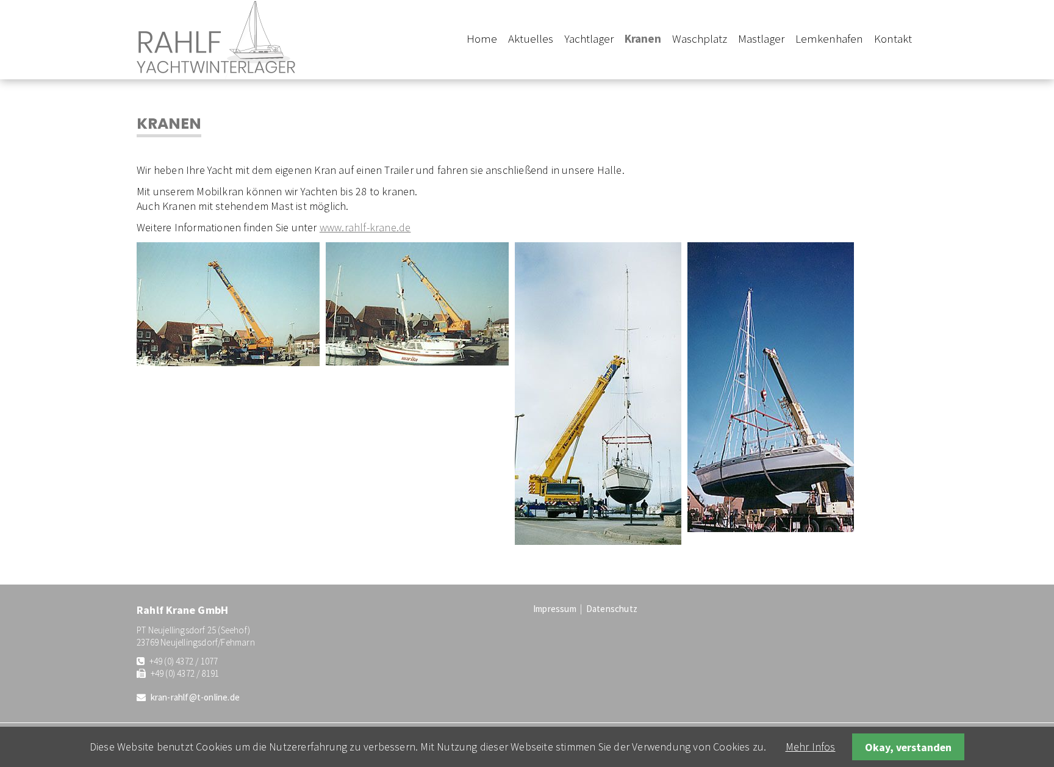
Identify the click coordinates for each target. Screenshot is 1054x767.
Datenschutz (611, 608)
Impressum (554, 608)
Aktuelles (530, 38)
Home (482, 38)
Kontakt (893, 38)
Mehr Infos (811, 747)
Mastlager (761, 38)
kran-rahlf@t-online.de (195, 697)
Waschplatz (699, 38)
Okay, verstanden (908, 747)
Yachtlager (589, 38)
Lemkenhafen (829, 38)
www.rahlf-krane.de (365, 227)
